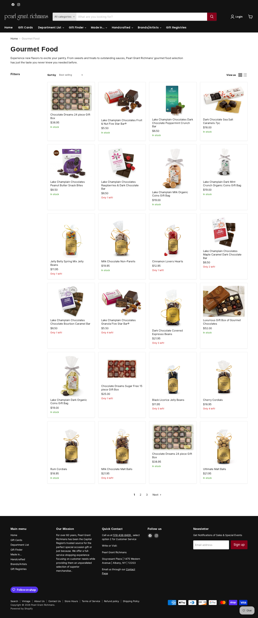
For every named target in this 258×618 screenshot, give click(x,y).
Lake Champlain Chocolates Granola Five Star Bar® (118, 321)
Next (156, 494)
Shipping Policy (131, 601)
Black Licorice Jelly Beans (168, 400)
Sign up (239, 545)
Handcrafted (121, 27)
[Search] (212, 17)
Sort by (51, 75)
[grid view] (240, 75)
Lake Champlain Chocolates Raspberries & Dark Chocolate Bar (120, 185)
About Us (39, 601)
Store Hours (71, 601)
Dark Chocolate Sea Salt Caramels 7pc (218, 121)
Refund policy (111, 601)
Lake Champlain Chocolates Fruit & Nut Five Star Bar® (121, 122)
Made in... (98, 27)
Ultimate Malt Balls (214, 469)
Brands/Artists (148, 27)
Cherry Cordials (213, 400)
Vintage (26, 601)
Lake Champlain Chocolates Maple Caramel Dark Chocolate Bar (222, 254)
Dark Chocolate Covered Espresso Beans (167, 332)
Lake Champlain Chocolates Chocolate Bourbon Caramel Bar (70, 321)
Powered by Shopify (22, 608)
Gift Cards (25, 27)
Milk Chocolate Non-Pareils (118, 261)
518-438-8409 (122, 535)
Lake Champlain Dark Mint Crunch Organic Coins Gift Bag (222, 183)
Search (14, 601)
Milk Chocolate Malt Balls (116, 469)
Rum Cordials (58, 469)
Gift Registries (176, 27)
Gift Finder (76, 27)
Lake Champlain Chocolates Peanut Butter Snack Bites (67, 183)
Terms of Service (91, 601)
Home (8, 27)
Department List (50, 27)
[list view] (245, 75)
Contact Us (54, 601)
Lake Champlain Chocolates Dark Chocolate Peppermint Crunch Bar (172, 123)
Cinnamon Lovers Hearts (167, 261)
